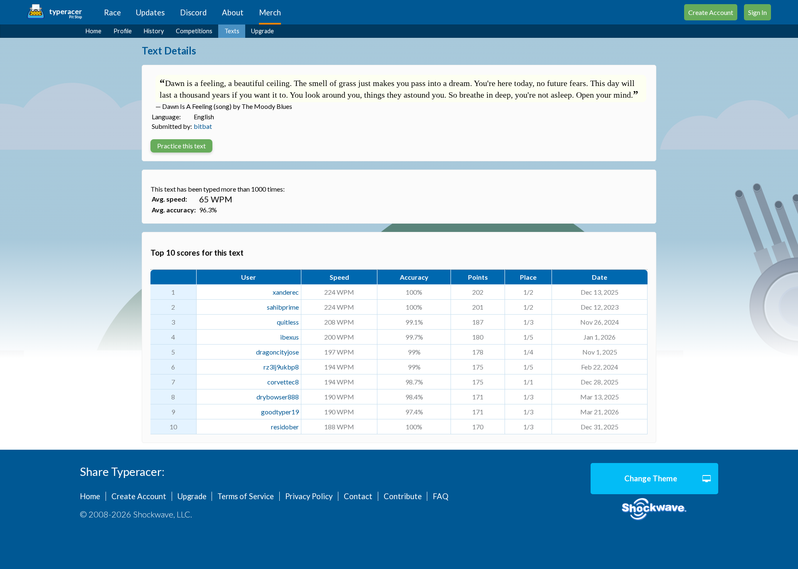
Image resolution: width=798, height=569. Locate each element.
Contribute (403, 496)
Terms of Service (245, 496)
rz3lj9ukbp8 (281, 367)
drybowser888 (277, 397)
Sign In (757, 12)
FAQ (440, 496)
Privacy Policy (308, 496)
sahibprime (283, 307)
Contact (358, 496)
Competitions (194, 30)
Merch (270, 12)
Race (112, 12)
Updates (150, 12)
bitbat (203, 126)
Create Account (710, 12)
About (233, 12)
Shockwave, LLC (654, 509)
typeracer (65, 11)
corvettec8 (283, 382)
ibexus (289, 337)
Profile (122, 30)
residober (285, 427)
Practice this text (181, 146)
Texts (231, 30)
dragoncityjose (277, 352)
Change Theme (650, 478)
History (154, 30)
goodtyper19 (280, 412)
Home (93, 30)
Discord (193, 12)
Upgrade (262, 30)
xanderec (286, 292)
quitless (288, 322)
